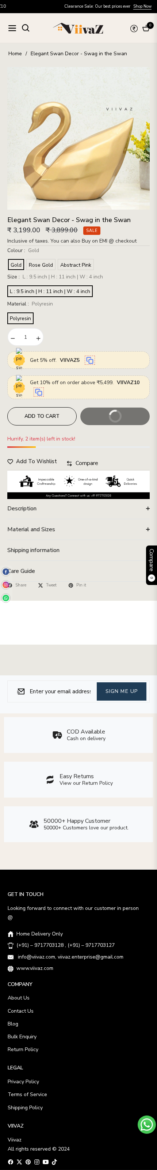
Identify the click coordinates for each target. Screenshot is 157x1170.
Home (15, 53)
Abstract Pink (75, 265)
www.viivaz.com (34, 968)
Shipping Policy (25, 1107)
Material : (30, 303)
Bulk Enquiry (22, 1036)
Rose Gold (41, 265)
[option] (78, 138)
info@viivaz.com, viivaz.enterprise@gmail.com (69, 956)
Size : (55, 276)
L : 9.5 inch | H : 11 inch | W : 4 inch (50, 291)
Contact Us (21, 1011)
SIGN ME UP (121, 691)
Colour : (23, 250)
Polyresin (20, 318)
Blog (13, 1023)
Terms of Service (27, 1094)
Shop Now (116, 6)
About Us (19, 997)
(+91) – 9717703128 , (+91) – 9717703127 (65, 945)
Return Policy (23, 1049)
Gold (16, 265)
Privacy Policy (23, 1081)
